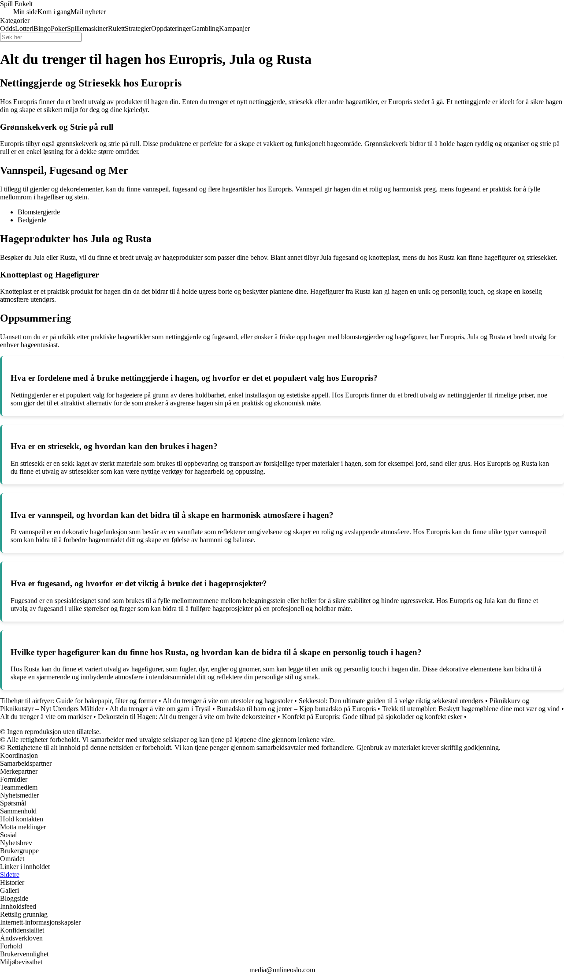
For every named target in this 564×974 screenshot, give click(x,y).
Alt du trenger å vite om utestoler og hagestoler (228, 700)
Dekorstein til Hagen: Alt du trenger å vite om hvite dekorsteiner (187, 716)
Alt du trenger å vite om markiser (46, 716)
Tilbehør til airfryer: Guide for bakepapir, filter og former (78, 700)
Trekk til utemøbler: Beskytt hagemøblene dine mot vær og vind (471, 708)
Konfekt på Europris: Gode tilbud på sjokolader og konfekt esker (372, 716)
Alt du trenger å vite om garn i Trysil (160, 708)
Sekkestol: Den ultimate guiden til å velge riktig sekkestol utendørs (391, 700)
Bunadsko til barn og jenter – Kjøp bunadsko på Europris (296, 708)
